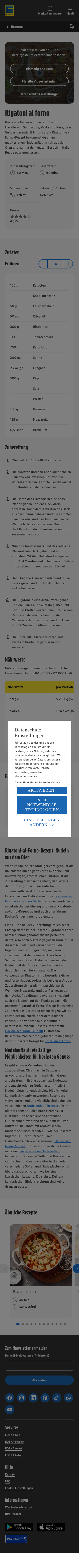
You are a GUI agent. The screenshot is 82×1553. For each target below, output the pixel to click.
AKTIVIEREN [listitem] (41, 790)
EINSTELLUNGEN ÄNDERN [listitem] (42, 822)
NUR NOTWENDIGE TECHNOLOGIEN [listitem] (42, 805)
